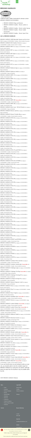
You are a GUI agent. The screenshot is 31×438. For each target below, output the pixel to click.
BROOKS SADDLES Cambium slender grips (11, 264)
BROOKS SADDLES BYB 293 (7, 225)
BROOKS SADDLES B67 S (7, 57)
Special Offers (7, 394)
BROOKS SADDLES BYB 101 (7, 117)
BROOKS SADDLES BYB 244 (7, 171)
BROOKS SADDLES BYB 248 (7, 178)
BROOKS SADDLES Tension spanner (9, 339)
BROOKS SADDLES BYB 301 (7, 232)
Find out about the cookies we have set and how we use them (15, 436)
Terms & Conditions (7, 401)
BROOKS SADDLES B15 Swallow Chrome (10, 43)
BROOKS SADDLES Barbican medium (9, 71)
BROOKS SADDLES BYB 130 (7, 132)
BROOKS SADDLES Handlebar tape (9, 296)
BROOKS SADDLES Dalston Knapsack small (11, 282)
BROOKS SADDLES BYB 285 (7, 207)
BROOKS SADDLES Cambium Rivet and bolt (11, 260)
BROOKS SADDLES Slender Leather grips (10, 332)
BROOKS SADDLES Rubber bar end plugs (10, 325)
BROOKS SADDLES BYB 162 (7, 143)
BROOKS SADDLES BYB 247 (7, 175)
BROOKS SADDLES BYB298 (7, 246)
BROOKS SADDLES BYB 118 (7, 128)
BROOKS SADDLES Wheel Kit (7, 360)
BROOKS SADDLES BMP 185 (7, 100)
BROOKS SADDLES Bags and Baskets (13, 23)
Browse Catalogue (7, 390)
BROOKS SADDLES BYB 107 (7, 125)
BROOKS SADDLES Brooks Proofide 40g (10, 114)
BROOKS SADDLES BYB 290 (7, 214)
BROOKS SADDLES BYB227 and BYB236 (10, 239)
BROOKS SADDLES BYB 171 (7, 146)
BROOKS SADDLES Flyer (6, 285)
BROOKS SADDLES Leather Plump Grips (10, 307)
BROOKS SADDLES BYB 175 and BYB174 (10, 150)
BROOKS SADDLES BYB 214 (7, 157)
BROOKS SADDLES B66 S (7, 46)
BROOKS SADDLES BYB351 (7, 253)
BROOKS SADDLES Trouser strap (8, 353)
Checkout (6, 389)
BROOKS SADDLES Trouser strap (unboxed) (11, 357)
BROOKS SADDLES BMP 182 (7, 92)
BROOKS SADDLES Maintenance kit (9, 310)
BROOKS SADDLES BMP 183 (7, 96)
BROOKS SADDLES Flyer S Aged (8, 292)
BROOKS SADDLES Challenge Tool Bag (10, 271)
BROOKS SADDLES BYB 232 (7, 168)
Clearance (6, 404)
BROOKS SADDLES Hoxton (7, 300)
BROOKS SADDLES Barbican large (9, 68)
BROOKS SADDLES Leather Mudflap (9, 303)
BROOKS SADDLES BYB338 (7, 250)
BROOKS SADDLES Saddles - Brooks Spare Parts (16, 33)
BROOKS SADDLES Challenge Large (9, 267)
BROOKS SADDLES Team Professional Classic (12, 335)
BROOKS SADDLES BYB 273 (7, 185)
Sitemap (18, 394)
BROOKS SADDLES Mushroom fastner (9, 317)
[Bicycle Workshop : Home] (8, 2)
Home (5, 387)
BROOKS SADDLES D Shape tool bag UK (10, 278)
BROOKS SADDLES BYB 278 (7, 200)
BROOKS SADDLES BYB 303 (7, 235)
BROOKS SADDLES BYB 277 (7, 196)
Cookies (17, 389)
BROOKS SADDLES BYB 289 (7, 210)
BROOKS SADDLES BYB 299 (7, 228)
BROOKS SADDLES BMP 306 (7, 103)
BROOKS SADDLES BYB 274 (7, 189)
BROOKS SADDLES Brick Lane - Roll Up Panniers (12, 107)
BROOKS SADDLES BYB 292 (7, 221)
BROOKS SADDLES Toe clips (7, 342)
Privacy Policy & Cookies (8, 402)
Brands (5, 392)
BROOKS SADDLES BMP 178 (7, 85)
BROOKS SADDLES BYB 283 (7, 203)
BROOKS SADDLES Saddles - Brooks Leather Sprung (17, 28)
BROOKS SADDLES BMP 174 (7, 82)
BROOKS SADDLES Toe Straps (8, 346)
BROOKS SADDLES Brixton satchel (9, 110)
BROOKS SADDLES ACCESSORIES (9, 20)
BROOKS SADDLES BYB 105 (7, 121)
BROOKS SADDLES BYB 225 (7, 164)
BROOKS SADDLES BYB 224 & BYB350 (10, 160)
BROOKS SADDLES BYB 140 (7, 139)
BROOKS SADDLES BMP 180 (7, 89)
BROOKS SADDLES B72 (6, 60)
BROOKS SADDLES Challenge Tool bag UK (11, 275)
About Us (6, 397)
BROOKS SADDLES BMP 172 (7, 75)
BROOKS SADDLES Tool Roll (7, 350)
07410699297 (19, 427)
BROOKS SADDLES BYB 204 (7, 153)
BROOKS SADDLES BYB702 (7, 257)
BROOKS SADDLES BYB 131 (7, 135)
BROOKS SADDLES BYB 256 (7, 182)
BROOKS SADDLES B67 (6, 50)
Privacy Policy (19, 387)
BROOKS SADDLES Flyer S (7, 289)
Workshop (6, 396)
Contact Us (6, 399)
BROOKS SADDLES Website (11, 378)
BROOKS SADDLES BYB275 (7, 242)
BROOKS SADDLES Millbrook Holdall (9, 314)
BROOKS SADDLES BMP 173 (7, 78)
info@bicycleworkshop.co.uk (21, 421)
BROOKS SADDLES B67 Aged (7, 53)
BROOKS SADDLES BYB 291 (7, 217)
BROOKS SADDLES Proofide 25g (8, 321)
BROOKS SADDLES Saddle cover (8, 328)
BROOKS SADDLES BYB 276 (7, 193)
